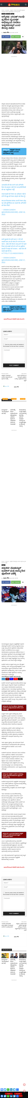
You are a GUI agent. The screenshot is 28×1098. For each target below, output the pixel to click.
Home (3, 10)
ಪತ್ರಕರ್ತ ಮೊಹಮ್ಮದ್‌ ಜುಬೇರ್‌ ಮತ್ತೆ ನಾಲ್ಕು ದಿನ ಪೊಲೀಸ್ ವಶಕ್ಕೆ (7, 377)
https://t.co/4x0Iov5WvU (12, 253)
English (8, 1093)
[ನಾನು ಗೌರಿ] (7, 390)
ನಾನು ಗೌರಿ (6, 32)
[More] (22, 36)
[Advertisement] (14, 72)
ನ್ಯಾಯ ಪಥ (5, 399)
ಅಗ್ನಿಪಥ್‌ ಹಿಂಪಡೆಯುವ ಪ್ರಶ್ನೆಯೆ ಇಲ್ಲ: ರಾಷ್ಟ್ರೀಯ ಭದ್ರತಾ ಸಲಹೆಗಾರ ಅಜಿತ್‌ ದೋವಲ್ (14, 309)
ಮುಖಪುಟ (7, 10)
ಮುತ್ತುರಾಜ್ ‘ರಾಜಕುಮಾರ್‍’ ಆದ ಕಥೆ (5, 411)
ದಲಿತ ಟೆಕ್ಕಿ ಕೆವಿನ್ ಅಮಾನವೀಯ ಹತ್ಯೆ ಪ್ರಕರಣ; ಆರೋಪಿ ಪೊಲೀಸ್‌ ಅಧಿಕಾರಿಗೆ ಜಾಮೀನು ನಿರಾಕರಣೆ (14, 417)
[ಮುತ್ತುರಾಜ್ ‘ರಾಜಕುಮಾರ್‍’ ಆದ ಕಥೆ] (5, 405)
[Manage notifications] (24, 1091)
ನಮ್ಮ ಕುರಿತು (18, 1093)
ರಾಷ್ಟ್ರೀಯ (12, 13)
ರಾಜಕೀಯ (8, 13)
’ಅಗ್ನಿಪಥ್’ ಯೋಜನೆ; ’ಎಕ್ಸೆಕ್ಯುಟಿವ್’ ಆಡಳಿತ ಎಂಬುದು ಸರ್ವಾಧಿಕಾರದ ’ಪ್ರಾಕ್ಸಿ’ (11, 151)
